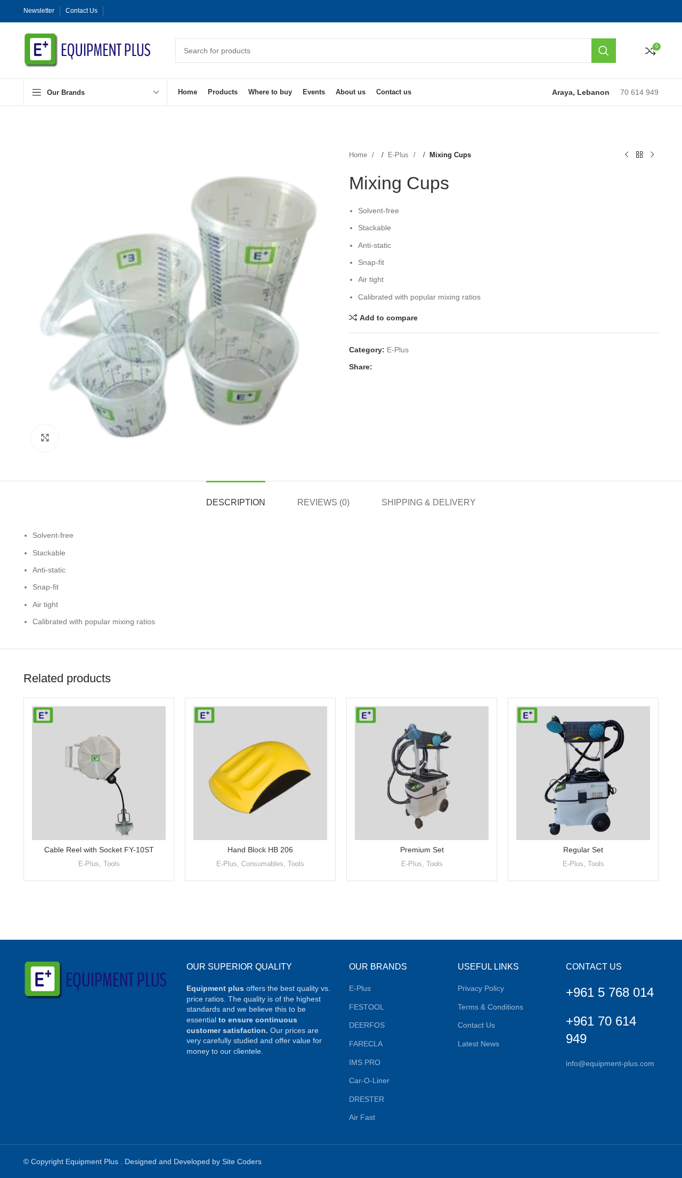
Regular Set (583, 849)
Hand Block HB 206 (260, 849)
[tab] (235, 497)
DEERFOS (367, 1025)
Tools (111, 864)
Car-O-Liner (369, 1080)
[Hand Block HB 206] (260, 773)
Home (359, 155)
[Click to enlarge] (44, 438)
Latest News (478, 1043)
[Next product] (652, 155)
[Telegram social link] (167, 11)
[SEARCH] (603, 50)
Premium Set (422, 849)
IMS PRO (364, 1062)
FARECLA (366, 1043)
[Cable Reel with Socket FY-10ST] (99, 773)
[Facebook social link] (114, 11)
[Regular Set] (583, 773)
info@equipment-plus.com (610, 1063)
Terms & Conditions (490, 1007)
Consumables (262, 864)
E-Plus (399, 155)
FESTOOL (366, 1007)
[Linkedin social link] (146, 11)
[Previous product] (626, 155)
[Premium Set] (422, 773)
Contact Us (476, 1025)
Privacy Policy (481, 988)
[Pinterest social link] (135, 11)
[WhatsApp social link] (156, 11)
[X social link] (124, 11)
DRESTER (366, 1099)
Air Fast (362, 1117)
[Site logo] (88, 49)
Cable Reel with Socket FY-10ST (99, 849)
